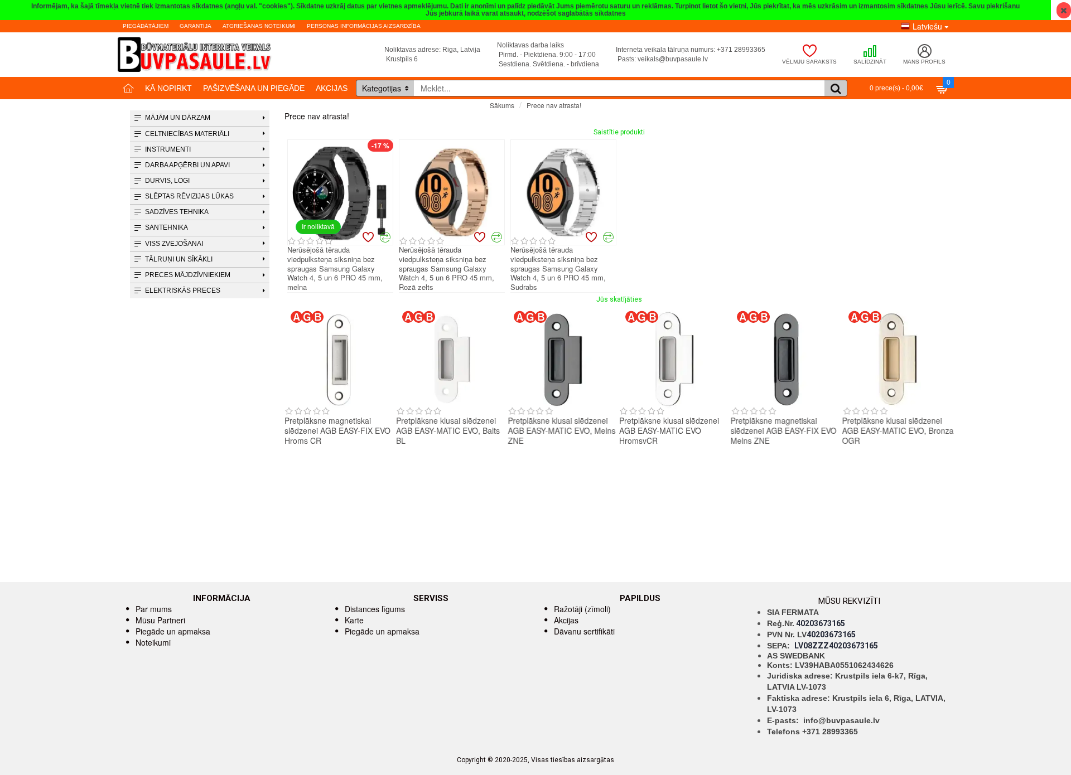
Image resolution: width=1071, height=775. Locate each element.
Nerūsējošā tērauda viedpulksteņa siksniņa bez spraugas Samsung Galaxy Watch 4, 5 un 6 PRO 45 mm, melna (335, 268)
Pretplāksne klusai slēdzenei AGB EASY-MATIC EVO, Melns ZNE (561, 430)
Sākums (502, 105)
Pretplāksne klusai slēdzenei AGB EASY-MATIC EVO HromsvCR (669, 430)
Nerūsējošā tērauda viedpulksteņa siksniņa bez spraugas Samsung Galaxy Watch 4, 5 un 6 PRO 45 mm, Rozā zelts (446, 268)
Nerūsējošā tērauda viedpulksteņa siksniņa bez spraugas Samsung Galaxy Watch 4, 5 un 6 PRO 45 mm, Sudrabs (558, 268)
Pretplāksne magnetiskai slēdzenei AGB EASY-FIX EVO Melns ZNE (784, 430)
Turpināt (941, 125)
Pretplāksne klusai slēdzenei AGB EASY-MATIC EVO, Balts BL (448, 430)
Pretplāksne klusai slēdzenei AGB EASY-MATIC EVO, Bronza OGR (898, 430)
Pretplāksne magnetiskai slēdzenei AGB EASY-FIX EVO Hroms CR (337, 430)
